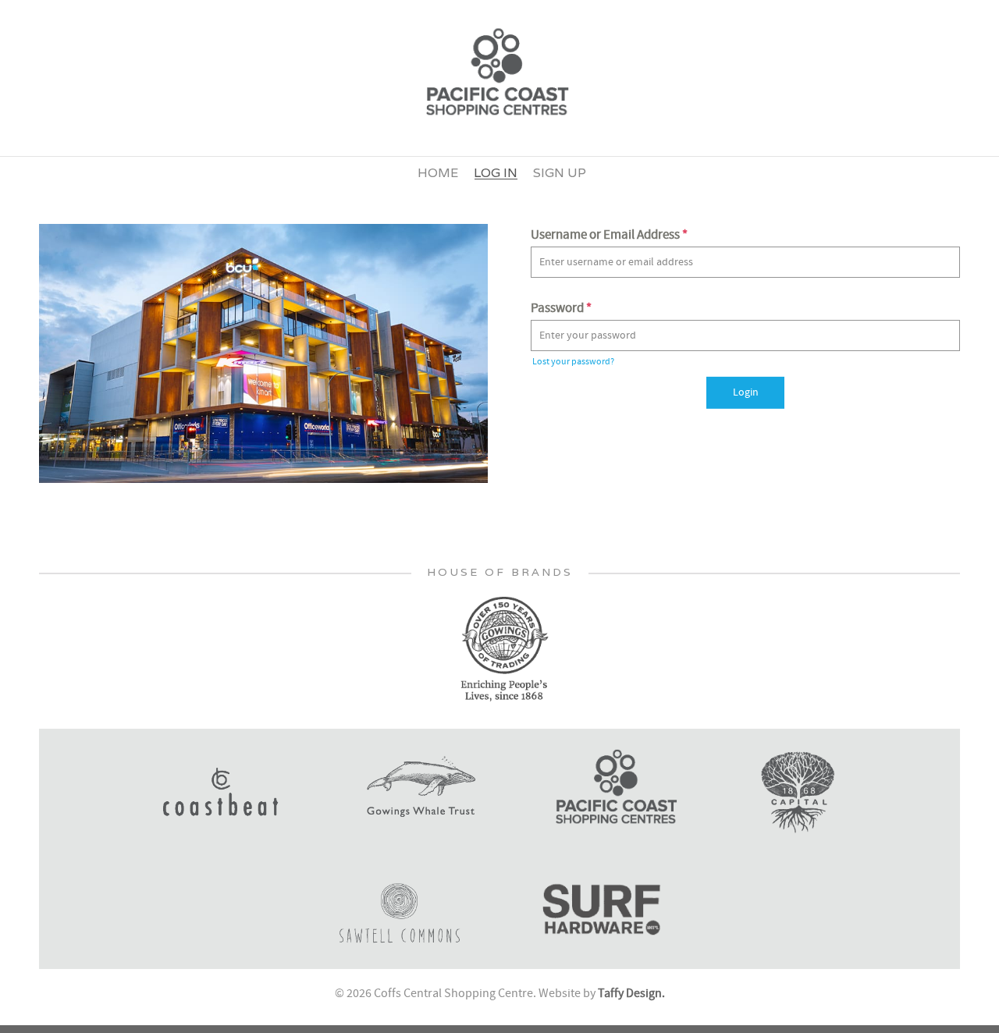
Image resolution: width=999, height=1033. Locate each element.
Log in (495, 173)
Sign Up (559, 173)
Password (561, 308)
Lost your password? (573, 361)
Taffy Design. (631, 993)
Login (746, 392)
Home (438, 173)
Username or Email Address (609, 234)
